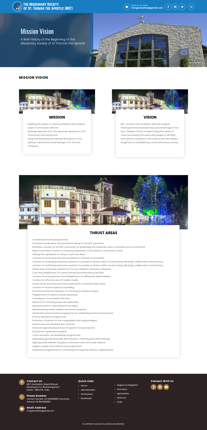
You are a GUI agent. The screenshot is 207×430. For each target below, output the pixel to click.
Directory (121, 397)
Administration (87, 389)
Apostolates (123, 393)
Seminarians (86, 394)
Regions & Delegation (127, 385)
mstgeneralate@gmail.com (40, 410)
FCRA (119, 402)
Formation (122, 389)
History (83, 385)
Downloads (86, 398)
